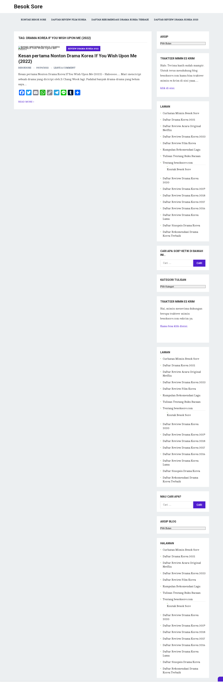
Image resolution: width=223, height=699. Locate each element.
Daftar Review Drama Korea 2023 (176, 19)
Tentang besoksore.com (178, 162)
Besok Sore (28, 6)
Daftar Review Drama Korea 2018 (184, 195)
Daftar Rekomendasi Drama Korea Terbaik (120, 19)
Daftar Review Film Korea (68, 19)
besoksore (24, 68)
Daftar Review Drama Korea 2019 (184, 188)
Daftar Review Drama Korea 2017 (184, 202)
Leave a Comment (64, 68)
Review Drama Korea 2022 (83, 48)
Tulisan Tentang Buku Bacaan (182, 156)
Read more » (26, 101)
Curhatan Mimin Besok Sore (181, 113)
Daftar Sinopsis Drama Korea (181, 225)
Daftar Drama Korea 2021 (179, 119)
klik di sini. (167, 88)
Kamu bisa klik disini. (174, 326)
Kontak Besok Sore (33, 19)
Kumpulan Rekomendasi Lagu (181, 149)
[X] (220, 679)
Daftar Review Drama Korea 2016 (184, 208)
